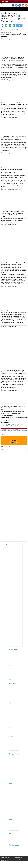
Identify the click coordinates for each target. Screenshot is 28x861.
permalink (3, 427)
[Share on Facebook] (2, 25)
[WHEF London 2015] (14, 691)
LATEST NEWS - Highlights (7, 425)
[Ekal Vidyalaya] (14, 776)
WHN (17, 29)
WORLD (15, 425)
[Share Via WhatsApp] (10, 25)
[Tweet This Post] (6, 25)
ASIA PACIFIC (15, 424)
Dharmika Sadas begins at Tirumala (9, 429)
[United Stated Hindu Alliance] (14, 787)
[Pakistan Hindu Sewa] (14, 680)
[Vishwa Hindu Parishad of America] (14, 671)
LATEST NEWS (21, 424)
